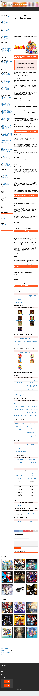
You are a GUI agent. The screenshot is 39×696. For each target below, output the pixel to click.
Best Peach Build (4, 67)
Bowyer (32, 475)
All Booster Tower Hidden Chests (32, 409)
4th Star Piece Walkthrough (32, 341)
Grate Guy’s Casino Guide (6, 143)
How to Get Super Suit (20, 392)
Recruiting (2, 672)
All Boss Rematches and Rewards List (25, 309)
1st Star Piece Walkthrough (20, 340)
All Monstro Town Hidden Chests (20, 415)
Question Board (32, 521)
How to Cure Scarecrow (32, 462)
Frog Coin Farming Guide (32, 388)
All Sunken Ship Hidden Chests (32, 411)
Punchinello (32, 476)
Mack (32, 473)
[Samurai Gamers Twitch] (8, 685)
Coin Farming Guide (19, 388)
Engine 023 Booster (5, 35)
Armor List (32, 503)
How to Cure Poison (19, 459)
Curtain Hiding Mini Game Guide (32, 430)
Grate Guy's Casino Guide (31, 437)
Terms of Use (3, 669)
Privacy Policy (3, 668)
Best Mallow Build (5, 63)
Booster (19, 478)
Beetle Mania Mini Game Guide (19, 433)
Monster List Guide (19, 302)
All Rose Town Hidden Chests (20, 406)
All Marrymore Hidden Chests (20, 411)
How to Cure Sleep (32, 459)
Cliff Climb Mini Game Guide (32, 426)
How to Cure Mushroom (20, 462)
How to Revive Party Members (19, 463)
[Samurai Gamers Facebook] (5, 681)
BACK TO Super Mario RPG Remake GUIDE (25, 527)
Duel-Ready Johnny (5, 38)
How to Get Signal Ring (32, 391)
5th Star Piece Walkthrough (20, 343)
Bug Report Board (20, 523)
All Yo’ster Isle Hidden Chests (6, 105)
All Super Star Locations (19, 389)
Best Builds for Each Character (25, 352)
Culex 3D (3, 39)
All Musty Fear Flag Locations (32, 425)
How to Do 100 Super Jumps (32, 392)
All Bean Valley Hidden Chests (32, 415)
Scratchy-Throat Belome (6, 32)
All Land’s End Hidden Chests (6, 112)
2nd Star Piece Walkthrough (32, 340)
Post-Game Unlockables (20, 296)
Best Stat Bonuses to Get (31, 383)
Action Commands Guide (31, 447)
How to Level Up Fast (19, 385)
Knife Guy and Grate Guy (31, 478)
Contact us (2, 671)
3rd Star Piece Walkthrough (20, 341)
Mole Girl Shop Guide (19, 435)
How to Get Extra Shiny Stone (19, 300)
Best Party (20, 380)
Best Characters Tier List (31, 379)
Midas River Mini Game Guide (20, 423)
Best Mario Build (4, 62)
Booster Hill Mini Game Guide (20, 425)
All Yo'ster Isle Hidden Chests (32, 407)
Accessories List (19, 505)
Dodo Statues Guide (19, 437)
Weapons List (19, 503)
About (2, 674)
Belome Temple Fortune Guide (19, 430)
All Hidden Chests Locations (26, 402)
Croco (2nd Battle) (20, 476)
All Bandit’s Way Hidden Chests (31, 404)
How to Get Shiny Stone (20, 391)
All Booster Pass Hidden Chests (19, 409)
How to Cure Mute (32, 460)
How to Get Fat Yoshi (32, 389)
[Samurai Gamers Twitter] (8, 681)
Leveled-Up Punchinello (5, 33)
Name (15, 537)
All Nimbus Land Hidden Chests (19, 416)
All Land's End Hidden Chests (20, 413)
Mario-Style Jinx (4, 37)
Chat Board (20, 521)
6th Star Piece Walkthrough (32, 343)
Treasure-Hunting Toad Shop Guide (7, 646)
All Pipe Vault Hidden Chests (20, 407)
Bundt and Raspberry (20, 479)
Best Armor (32, 382)
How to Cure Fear (20, 460)
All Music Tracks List (31, 300)
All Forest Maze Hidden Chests (32, 406)
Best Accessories (20, 383)
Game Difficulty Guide (20, 449)
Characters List (32, 452)
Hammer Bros (31, 472)
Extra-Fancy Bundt (5, 36)
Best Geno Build (4, 64)
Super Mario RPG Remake (29, 20)
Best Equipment (32, 380)
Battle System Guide (19, 445)
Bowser (19, 472)
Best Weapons (19, 382)
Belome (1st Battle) (19, 475)
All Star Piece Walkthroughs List (25, 338)
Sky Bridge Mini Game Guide (20, 426)
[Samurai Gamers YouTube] (5, 685)
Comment (15, 540)
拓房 (22, 20)
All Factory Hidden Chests (31, 416)
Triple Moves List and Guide (32, 449)
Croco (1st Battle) (20, 473)
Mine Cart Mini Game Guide (32, 428)
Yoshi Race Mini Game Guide (32, 423)
